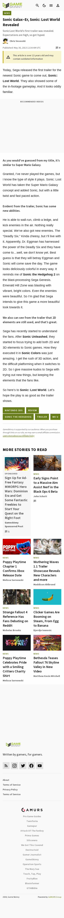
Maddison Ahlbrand (44, 584)
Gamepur (32, 825)
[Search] (37, 5)
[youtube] (39, 765)
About (6, 779)
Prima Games (32, 835)
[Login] (57, 5)
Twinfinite (32, 821)
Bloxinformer (32, 883)
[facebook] (31, 765)
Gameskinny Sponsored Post (14, 524)
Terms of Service (11, 784)
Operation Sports (32, 864)
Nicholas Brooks (12, 630)
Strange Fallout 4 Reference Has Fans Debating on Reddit (15, 618)
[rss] (6, 765)
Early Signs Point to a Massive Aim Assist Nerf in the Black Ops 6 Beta (46, 485)
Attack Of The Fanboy (32, 830)
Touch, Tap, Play (32, 873)
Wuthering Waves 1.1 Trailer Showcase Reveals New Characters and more (46, 571)
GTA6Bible (32, 888)
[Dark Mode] (44, 5)
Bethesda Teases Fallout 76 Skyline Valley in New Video (46, 664)
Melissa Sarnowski (13, 580)
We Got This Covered (32, 845)
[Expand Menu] (51, 5)
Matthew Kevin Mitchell (46, 676)
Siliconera (32, 840)
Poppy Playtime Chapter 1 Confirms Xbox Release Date (14, 568)
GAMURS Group (54, 897)
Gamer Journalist (32, 854)
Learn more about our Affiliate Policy (18, 435)
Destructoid (32, 849)
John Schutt (40, 496)
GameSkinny (32, 859)
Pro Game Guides (32, 816)
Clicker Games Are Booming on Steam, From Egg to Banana (46, 618)
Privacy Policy (10, 789)
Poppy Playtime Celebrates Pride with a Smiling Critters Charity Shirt (15, 667)
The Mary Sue (32, 868)
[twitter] (22, 765)
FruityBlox (32, 878)
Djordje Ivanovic (42, 630)
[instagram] (14, 765)
